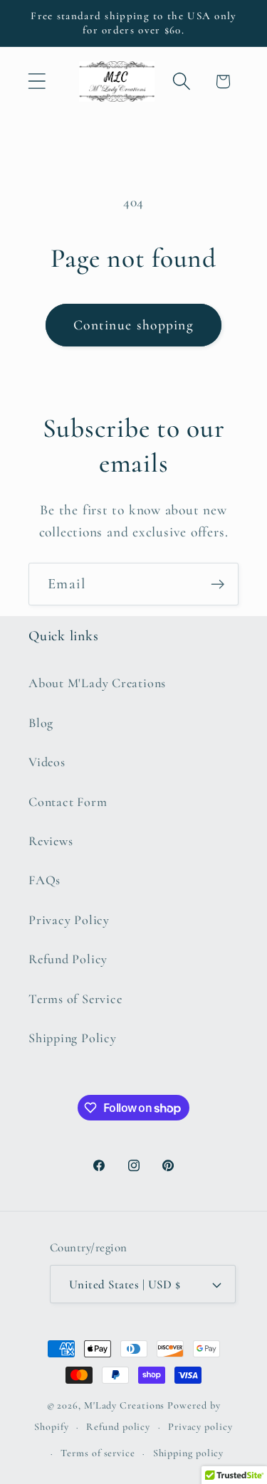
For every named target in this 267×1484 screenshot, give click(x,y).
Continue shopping (133, 325)
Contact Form (67, 802)
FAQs (44, 880)
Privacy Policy (69, 920)
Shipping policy (188, 1453)
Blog (40, 723)
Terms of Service (75, 999)
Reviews (50, 841)
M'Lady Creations (124, 1405)
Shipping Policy (72, 1038)
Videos (47, 762)
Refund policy (118, 1427)
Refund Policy (68, 959)
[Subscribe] (217, 584)
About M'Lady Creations (97, 683)
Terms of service (98, 1453)
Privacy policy (200, 1427)
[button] (36, 81)
